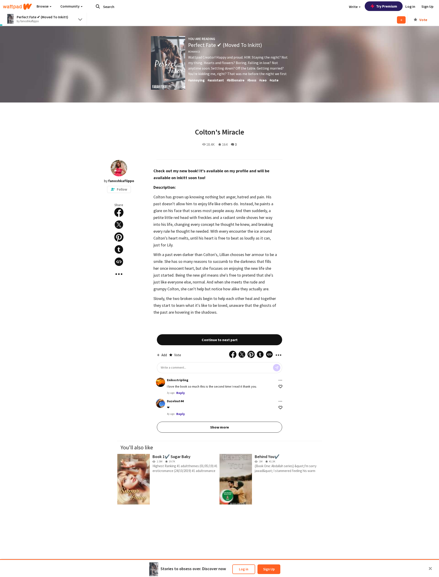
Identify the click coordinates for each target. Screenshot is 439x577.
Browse (43, 6)
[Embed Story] (118, 261)
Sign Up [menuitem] (427, 6)
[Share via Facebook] (118, 212)
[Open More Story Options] (118, 274)
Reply (180, 393)
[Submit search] (98, 6)
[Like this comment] (280, 386)
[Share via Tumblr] (118, 249)
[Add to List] (401, 20)
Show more (219, 427)
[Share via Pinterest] (118, 237)
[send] (276, 367)
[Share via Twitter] (118, 224)
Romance (194, 51)
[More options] (280, 380)
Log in (243, 569)
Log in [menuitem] (410, 6)
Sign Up (269, 569)
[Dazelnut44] (160, 403)
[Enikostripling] (160, 382)
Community (70, 6)
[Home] (17, 6)
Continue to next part (220, 339)
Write (353, 6)
